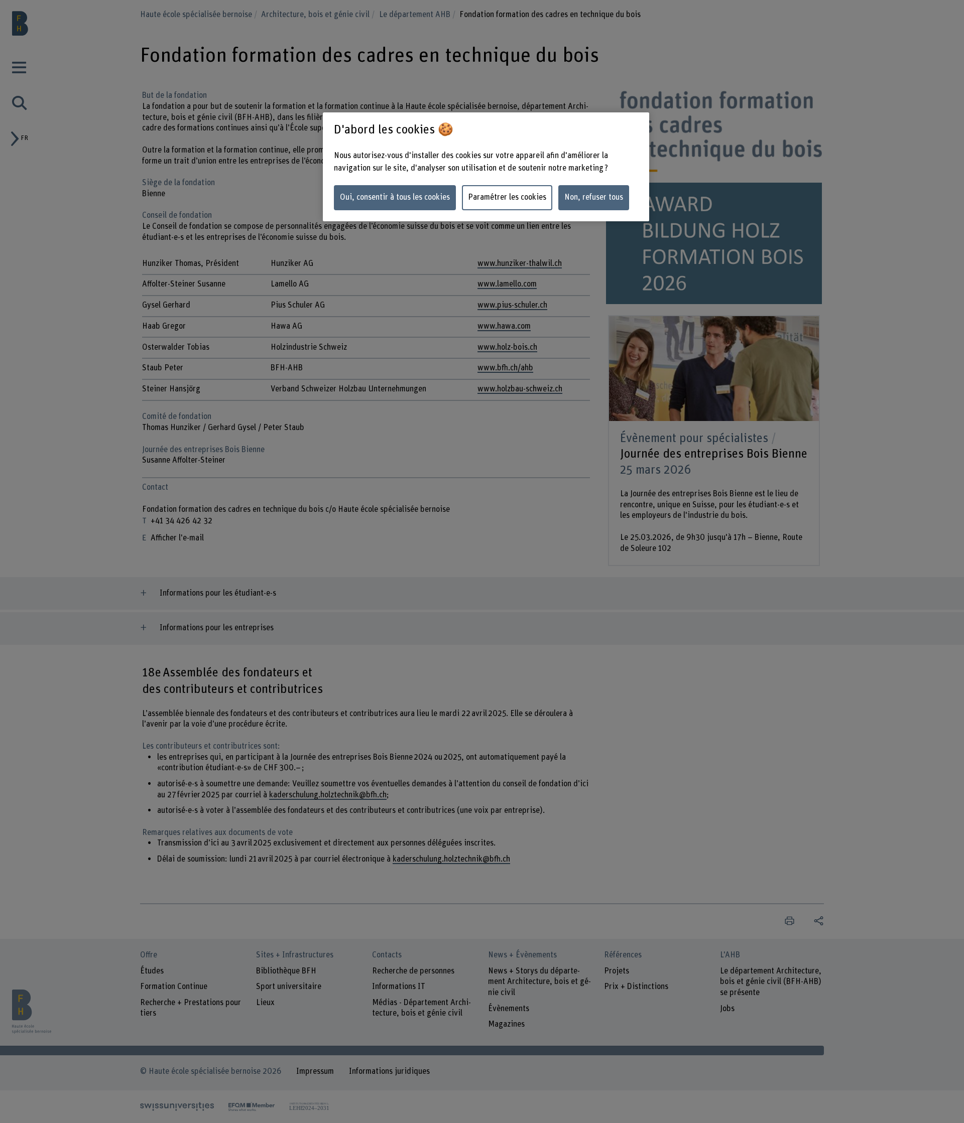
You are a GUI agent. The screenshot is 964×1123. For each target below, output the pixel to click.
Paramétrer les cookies (507, 197)
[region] (486, 166)
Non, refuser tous (593, 197)
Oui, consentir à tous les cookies (395, 197)
